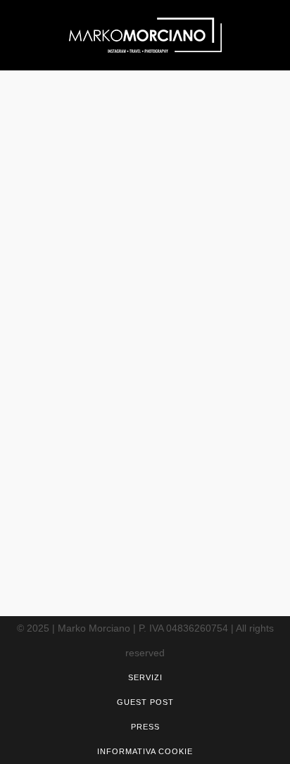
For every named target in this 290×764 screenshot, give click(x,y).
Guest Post (145, 702)
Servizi (145, 677)
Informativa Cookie (145, 751)
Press (145, 726)
